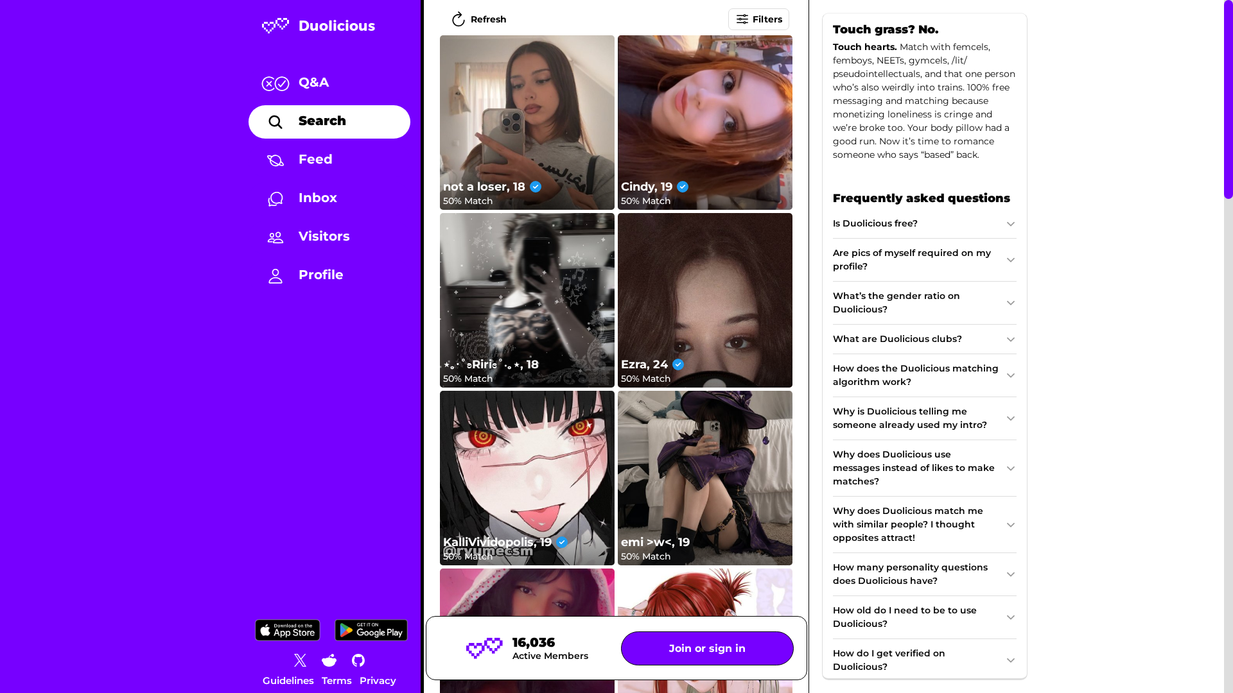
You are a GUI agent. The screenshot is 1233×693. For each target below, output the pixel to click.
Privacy (378, 680)
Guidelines (288, 680)
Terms (337, 680)
